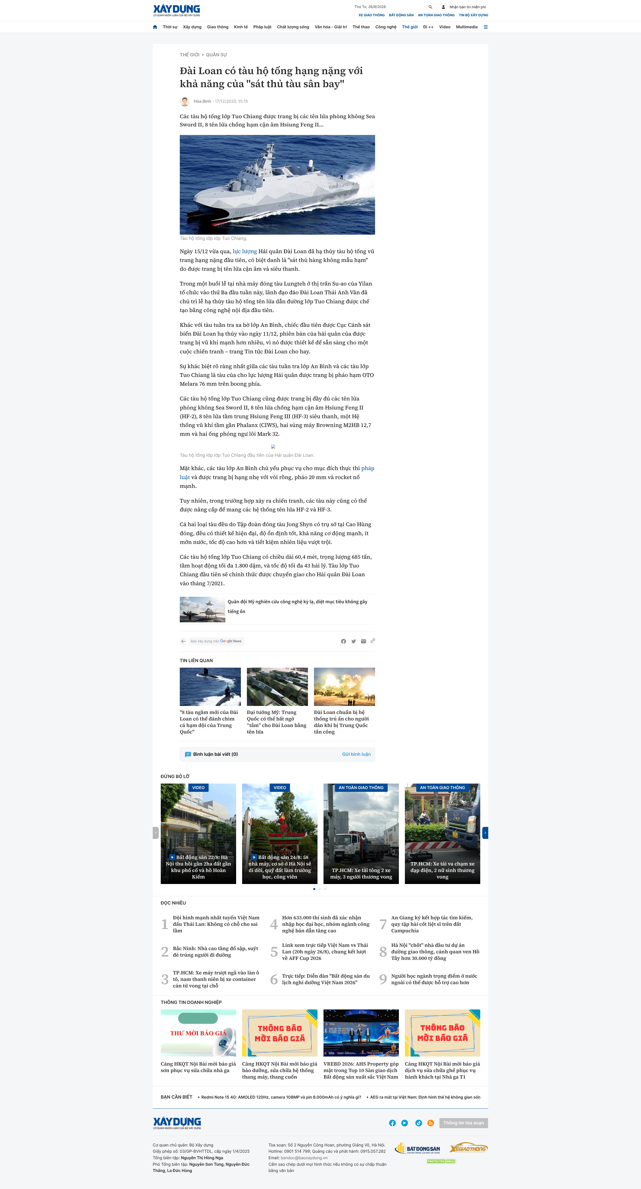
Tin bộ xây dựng (473, 15)
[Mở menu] (485, 27)
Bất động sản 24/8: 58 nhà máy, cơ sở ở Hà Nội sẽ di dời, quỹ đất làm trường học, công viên (279, 867)
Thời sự (170, 26)
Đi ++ (428, 26)
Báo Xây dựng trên (205, 641)
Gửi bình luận (356, 754)
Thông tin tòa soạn (463, 1123)
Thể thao (361, 26)
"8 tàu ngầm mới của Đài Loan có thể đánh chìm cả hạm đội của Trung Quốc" (209, 722)
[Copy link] (373, 641)
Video (444, 26)
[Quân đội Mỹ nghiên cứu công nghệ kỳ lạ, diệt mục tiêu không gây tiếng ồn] (202, 609)
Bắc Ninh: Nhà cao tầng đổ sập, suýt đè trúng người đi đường (215, 951)
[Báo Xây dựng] (177, 10)
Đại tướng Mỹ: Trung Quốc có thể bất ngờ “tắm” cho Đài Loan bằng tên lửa (276, 722)
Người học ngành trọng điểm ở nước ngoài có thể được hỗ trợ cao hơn (434, 979)
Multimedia (467, 26)
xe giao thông (372, 15)
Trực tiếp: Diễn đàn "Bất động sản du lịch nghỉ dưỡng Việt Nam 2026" (326, 979)
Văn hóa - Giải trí (331, 26)
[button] (314, 889)
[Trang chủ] (155, 27)
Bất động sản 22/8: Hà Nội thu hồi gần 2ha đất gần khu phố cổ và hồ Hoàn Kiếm (198, 867)
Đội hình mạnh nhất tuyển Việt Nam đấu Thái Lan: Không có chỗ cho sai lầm (216, 924)
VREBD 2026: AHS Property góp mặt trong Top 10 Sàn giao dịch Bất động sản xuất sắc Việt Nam (361, 1070)
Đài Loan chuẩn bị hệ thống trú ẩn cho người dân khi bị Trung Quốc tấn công (341, 722)
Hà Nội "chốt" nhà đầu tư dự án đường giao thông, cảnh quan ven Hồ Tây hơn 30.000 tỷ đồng (435, 951)
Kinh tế (241, 26)
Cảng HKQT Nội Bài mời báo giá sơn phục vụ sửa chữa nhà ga (198, 1067)
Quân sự (216, 55)
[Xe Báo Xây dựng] (468, 1147)
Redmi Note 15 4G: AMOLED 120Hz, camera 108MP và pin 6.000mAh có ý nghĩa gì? (281, 1097)
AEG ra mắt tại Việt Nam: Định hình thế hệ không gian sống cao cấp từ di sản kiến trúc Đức (457, 1097)
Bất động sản (401, 15)
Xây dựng (192, 26)
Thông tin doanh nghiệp (191, 1002)
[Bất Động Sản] (417, 1148)
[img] (277, 185)
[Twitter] (354, 641)
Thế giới (410, 26)
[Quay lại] (183, 641)
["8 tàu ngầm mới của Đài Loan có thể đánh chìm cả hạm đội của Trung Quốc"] (210, 687)
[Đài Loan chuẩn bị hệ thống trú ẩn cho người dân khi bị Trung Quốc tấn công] (344, 687)
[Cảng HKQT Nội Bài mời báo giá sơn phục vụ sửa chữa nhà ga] (198, 1033)
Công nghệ (385, 26)
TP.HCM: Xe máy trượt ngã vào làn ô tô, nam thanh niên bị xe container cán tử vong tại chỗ (216, 979)
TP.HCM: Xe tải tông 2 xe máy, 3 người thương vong (361, 873)
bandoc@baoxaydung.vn (304, 1157)
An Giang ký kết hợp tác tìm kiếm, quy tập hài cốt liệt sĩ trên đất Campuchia (432, 924)
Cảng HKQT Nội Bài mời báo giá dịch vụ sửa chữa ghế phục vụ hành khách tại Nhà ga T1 (442, 1070)
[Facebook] (344, 641)
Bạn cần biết (176, 1097)
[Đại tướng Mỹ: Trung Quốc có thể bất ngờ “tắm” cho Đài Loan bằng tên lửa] (277, 687)
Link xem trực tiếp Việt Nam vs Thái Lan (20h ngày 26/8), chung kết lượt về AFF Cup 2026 (325, 951)
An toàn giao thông (436, 15)
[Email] (364, 641)
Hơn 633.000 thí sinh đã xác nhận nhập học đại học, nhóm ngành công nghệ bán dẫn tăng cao (326, 924)
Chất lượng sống (293, 26)
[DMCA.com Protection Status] (441, 1161)
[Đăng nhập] (443, 7)
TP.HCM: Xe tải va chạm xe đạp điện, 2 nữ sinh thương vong (443, 870)
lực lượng (245, 251)
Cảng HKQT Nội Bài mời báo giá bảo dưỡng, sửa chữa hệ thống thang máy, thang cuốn (279, 1070)
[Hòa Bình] (185, 101)
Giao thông (217, 26)
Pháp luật (262, 26)
